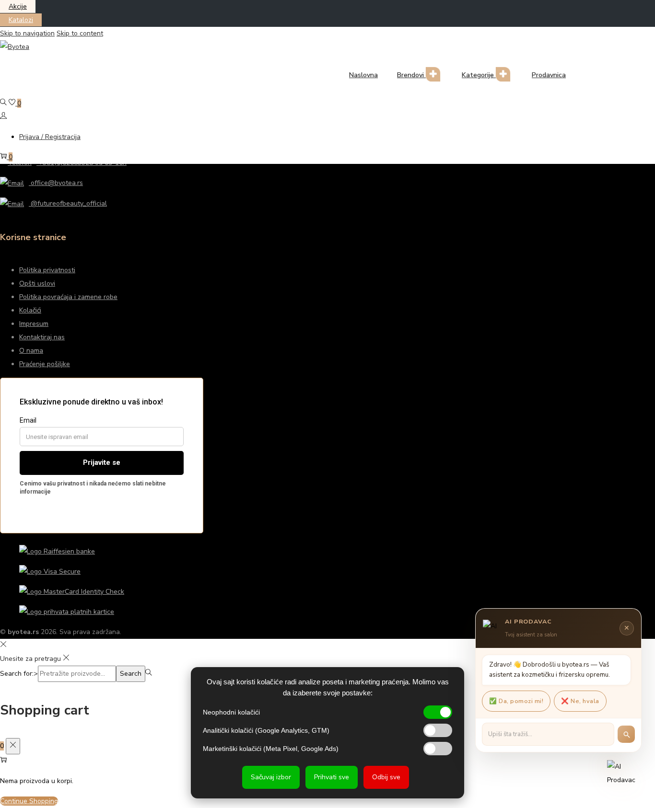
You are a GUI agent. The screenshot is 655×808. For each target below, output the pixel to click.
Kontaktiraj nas (42, 337)
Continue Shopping (29, 801)
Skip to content (80, 33)
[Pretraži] (626, 734)
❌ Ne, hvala (580, 701)
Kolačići (30, 310)
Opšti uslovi (37, 283)
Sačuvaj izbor (271, 777)
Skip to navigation (27, 33)
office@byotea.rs (56, 182)
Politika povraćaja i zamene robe (68, 296)
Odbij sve (386, 777)
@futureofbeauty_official (68, 203)
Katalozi (21, 19)
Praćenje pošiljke (44, 364)
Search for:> (19, 673)
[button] (624, 777)
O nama (31, 350)
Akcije (18, 6)
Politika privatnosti (47, 270)
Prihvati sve (331, 777)
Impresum (33, 323)
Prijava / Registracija (50, 136)
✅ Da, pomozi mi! (516, 701)
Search (130, 673)
